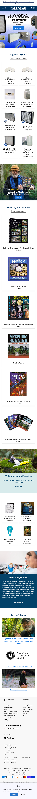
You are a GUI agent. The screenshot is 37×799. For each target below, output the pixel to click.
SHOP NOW (18, 28)
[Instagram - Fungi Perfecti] (7, 738)
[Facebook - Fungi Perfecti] (5, 738)
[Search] (6, 8)
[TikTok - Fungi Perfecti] (10, 738)
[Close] (35, 784)
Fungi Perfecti (21, 774)
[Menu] (3, 8)
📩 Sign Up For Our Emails (11, 728)
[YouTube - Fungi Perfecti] (13, 738)
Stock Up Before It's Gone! (18, 58)
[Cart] (34, 8)
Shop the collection (18, 211)
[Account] (31, 8)
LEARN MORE (18, 602)
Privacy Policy (15, 791)
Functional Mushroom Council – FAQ (18, 667)
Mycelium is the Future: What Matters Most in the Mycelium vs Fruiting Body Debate (18, 641)
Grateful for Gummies (18, 690)
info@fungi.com (11, 762)
